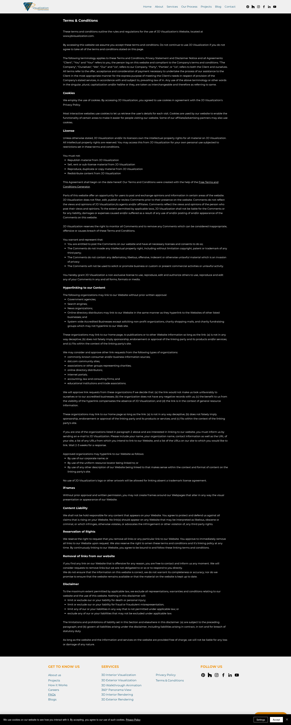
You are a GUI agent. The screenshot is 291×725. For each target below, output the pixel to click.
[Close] (287, 719)
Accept (276, 719)
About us (54, 675)
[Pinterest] (248, 7)
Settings (260, 719)
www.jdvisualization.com (78, 36)
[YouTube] (275, 7)
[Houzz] (253, 7)
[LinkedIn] (269, 7)
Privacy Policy (133, 719)
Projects (54, 680)
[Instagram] (258, 7)
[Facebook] (264, 7)
